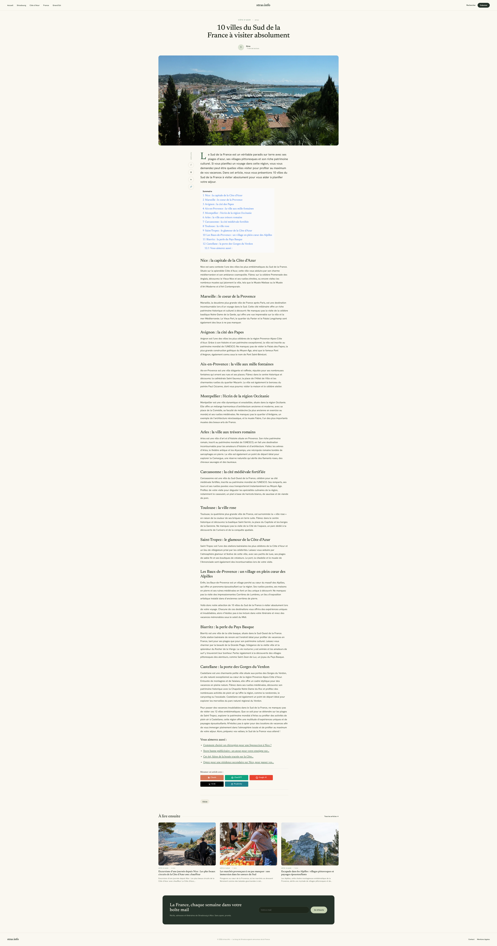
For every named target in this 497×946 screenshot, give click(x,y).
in (191, 179)
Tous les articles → (331, 816)
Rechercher (471, 5)
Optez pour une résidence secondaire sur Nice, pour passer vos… (238, 762)
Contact (471, 939)
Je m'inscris (319, 910)
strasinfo (263, 5)
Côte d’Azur (35, 5)
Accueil (10, 5)
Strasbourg (21, 5)
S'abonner (483, 5)
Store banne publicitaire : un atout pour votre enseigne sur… (236, 751)
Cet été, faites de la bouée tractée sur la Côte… (228, 756)
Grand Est (57, 5)
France (46, 5)
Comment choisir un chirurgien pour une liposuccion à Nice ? (237, 745)
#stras (204, 801)
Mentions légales (483, 939)
